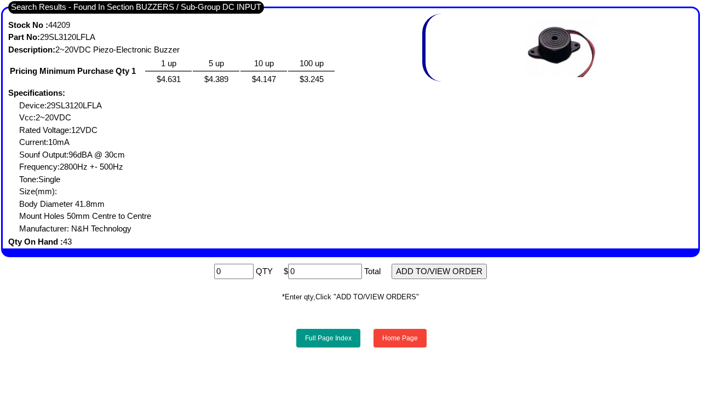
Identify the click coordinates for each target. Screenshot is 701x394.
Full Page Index (328, 338)
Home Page (400, 338)
